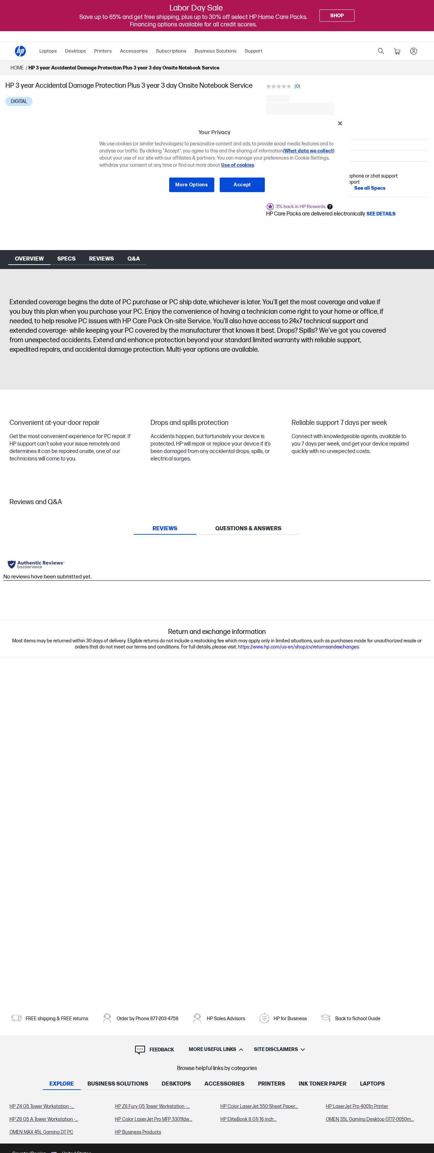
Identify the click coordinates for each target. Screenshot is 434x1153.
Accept (242, 185)
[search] (381, 51)
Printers (103, 51)
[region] (219, 159)
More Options (191, 185)
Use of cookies (237, 165)
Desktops (75, 51)
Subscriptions (171, 51)
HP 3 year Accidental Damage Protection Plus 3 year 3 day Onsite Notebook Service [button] (123, 68)
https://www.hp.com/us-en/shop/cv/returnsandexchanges (298, 647)
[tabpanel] (217, 1119)
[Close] (340, 123)
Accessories (134, 51)
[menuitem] (48, 51)
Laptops (48, 51)
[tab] (165, 528)
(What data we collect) (308, 151)
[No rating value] (280, 86)
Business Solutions (216, 51)
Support (253, 51)
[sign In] (414, 51)
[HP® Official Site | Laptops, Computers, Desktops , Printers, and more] (20, 51)
